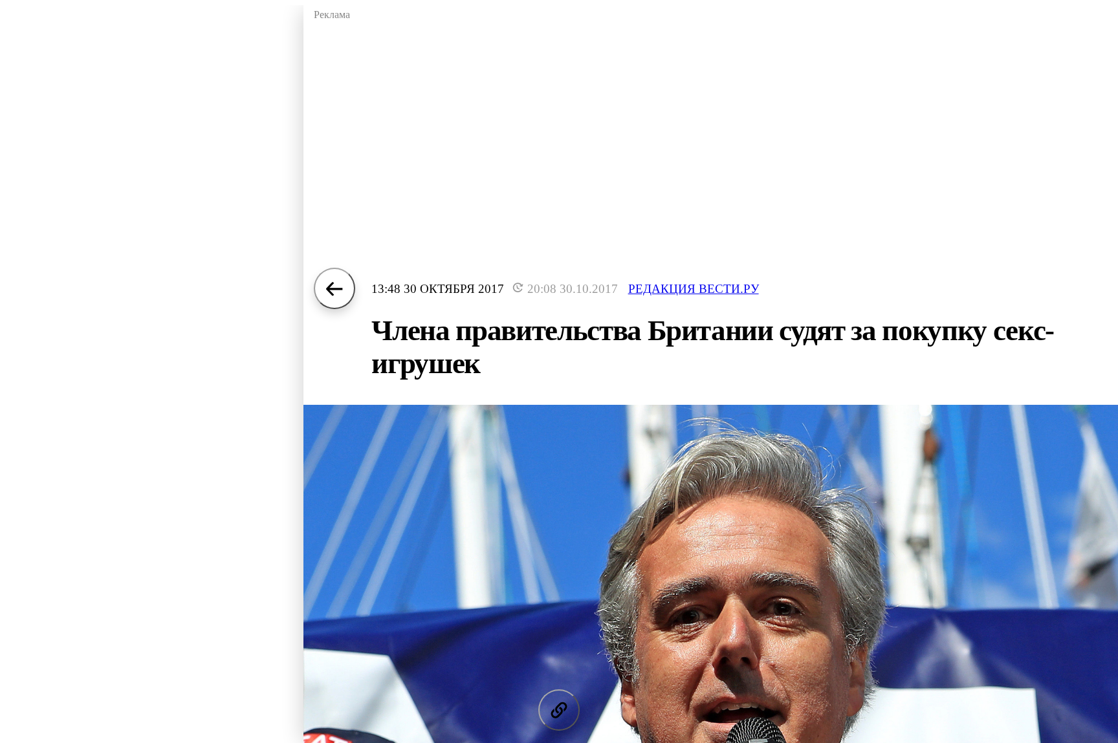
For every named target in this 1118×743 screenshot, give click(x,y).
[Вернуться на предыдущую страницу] (334, 288)
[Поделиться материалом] (559, 710)
